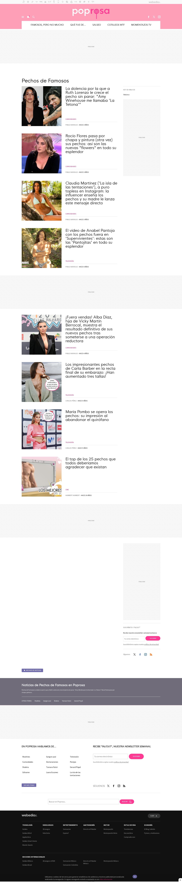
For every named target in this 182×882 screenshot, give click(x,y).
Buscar (33, 17)
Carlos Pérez (71, 401)
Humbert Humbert (72, 495)
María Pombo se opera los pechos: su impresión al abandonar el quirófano (89, 415)
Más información (106, 879)
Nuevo (28, 17)
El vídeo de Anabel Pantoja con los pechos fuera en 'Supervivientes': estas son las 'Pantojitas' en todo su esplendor (90, 238)
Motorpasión (108, 829)
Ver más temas (29, 785)
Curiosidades (70, 119)
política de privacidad (151, 644)
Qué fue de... (78, 24)
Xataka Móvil (27, 833)
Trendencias (128, 829)
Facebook (149, 17)
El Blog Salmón (149, 829)
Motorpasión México (111, 861)
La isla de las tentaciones (75, 774)
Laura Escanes (52, 772)
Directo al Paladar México (89, 862)
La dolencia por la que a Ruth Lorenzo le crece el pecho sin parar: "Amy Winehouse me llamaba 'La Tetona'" (89, 96)
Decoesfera (128, 833)
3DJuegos (46, 829)
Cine (67, 489)
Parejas (73, 762)
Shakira (56, 701)
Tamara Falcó (66, 701)
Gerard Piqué (78, 701)
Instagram (159, 17)
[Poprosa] (91, 12)
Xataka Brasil (27, 865)
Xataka (24, 829)
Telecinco (126, 95)
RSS (151, 654)
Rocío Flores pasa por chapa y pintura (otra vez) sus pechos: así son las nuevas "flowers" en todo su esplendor (90, 143)
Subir (152, 816)
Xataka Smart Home (29, 841)
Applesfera (26, 837)
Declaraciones (52, 762)
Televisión (69, 261)
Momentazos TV (141, 24)
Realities (37, 701)
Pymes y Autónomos (151, 833)
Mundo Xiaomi (27, 845)
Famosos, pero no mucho (47, 24)
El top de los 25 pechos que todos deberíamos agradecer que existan (90, 462)
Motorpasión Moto (110, 833)
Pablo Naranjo (71, 125)
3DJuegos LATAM (49, 861)
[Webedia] (29, 815)
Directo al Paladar (89, 829)
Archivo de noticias (33, 670)
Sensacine (67, 829)
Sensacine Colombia (70, 865)
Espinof (66, 833)
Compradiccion (129, 837)
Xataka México (27, 861)
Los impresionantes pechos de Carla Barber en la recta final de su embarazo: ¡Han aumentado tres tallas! (90, 370)
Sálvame (26, 772)
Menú (23, 17)
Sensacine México (69, 861)
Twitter (154, 17)
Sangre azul (47, 701)
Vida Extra (46, 833)
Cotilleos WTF (116, 24)
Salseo (96, 24)
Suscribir (153, 638)
